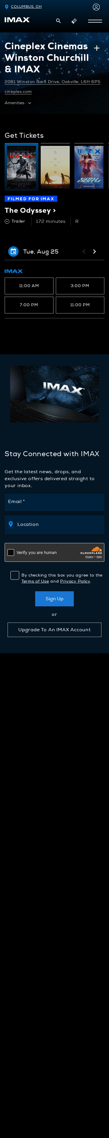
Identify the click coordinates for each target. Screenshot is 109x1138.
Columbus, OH (26, 7)
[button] (58, 20)
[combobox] (60, 524)
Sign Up (54, 599)
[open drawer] (95, 21)
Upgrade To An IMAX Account (54, 630)
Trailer (18, 221)
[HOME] (17, 19)
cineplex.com (18, 91)
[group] (21, 167)
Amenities (14, 102)
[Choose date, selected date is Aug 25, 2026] (13, 251)
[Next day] (94, 251)
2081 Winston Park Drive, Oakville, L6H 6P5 (52, 81)
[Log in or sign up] (95, 7)
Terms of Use (35, 581)
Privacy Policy (75, 581)
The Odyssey (30, 210)
